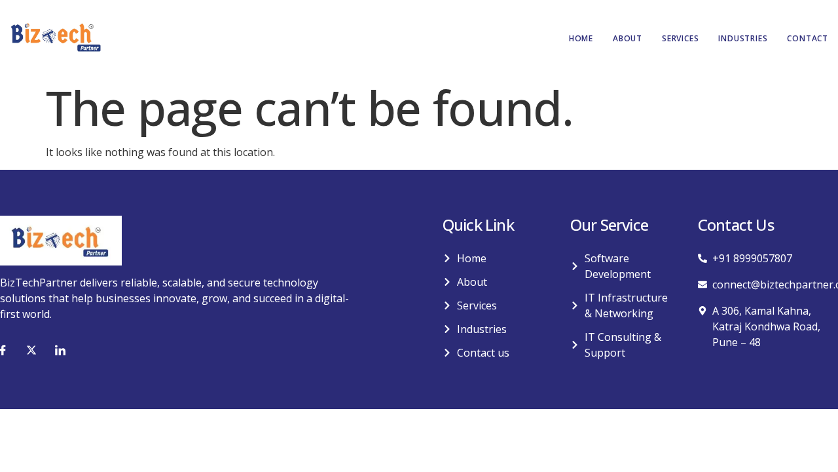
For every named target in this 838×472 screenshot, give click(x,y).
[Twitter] (31, 350)
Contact (807, 38)
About (627, 38)
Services (680, 38)
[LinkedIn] (60, 350)
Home (581, 38)
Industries (742, 38)
